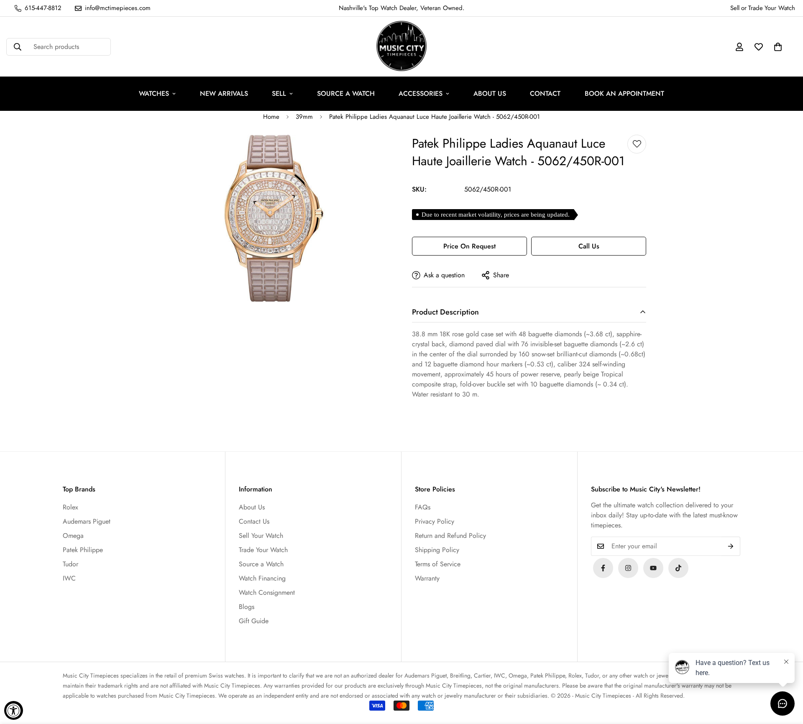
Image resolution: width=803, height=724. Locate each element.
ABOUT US (489, 93)
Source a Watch (261, 564)
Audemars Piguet (86, 521)
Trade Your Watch (263, 550)
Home (271, 116)
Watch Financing (262, 578)
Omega (73, 535)
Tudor (70, 564)
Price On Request (469, 246)
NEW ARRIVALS (224, 93)
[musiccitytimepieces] (603, 568)
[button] (778, 46)
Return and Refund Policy (450, 535)
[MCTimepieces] (653, 568)
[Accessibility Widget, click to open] (13, 710)
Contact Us (254, 521)
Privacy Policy (434, 521)
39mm (304, 116)
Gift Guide (254, 621)
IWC (69, 578)
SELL (279, 93)
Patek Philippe (83, 550)
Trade (755, 8)
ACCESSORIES (420, 93)
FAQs (422, 507)
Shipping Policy (437, 550)
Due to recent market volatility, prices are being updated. (496, 214)
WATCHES (154, 93)
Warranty (427, 578)
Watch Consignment (267, 592)
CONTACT (545, 93)
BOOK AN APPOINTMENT (624, 93)
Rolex (70, 507)
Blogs (246, 606)
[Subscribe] (730, 546)
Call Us (588, 246)
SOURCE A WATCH (346, 93)
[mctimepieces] (401, 47)
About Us (252, 507)
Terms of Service (437, 564)
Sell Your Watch (261, 535)
